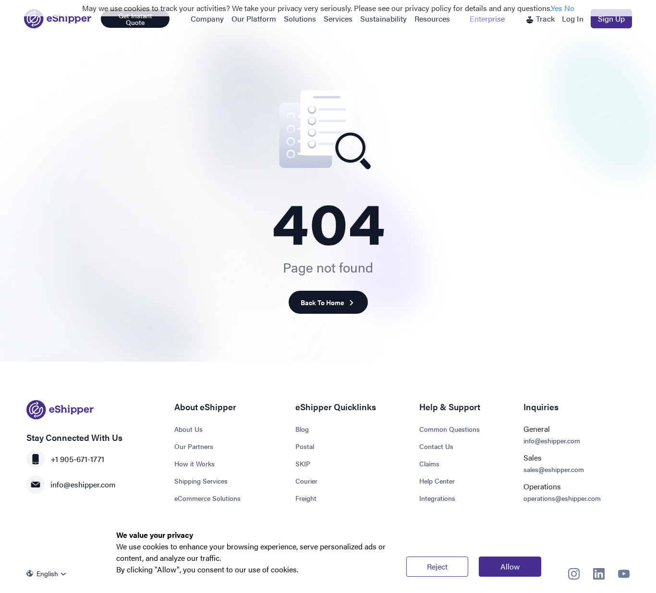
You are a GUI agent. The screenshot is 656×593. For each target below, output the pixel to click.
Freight (305, 498)
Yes (556, 7)
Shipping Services (201, 481)
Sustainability (383, 18)
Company (207, 18)
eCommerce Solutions (207, 498)
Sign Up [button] (611, 18)
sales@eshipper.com (553, 469)
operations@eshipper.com (562, 498)
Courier (306, 481)
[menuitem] (48, 573)
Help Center (437, 481)
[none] (48, 573)
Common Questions (449, 429)
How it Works (194, 463)
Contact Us (436, 446)
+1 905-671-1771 (77, 458)
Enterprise (487, 18)
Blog (302, 429)
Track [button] (544, 18)
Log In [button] (572, 18)
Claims (429, 463)
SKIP (302, 463)
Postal (304, 446)
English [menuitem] (47, 573)
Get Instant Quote (135, 19)
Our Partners (193, 446)
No (569, 7)
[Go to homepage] (57, 18)
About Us (188, 429)
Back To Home (322, 302)
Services (338, 18)
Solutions (300, 18)
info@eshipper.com (83, 484)
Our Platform (253, 18)
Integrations (437, 498)
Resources (432, 18)
